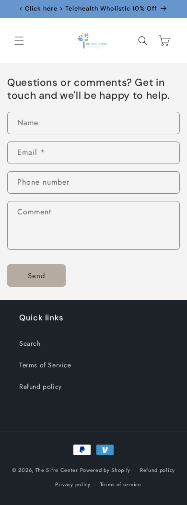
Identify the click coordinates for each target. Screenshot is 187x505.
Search (30, 343)
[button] (19, 40)
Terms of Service (45, 365)
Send (37, 275)
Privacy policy (73, 484)
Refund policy (40, 386)
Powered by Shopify (105, 469)
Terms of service (120, 484)
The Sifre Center (56, 469)
